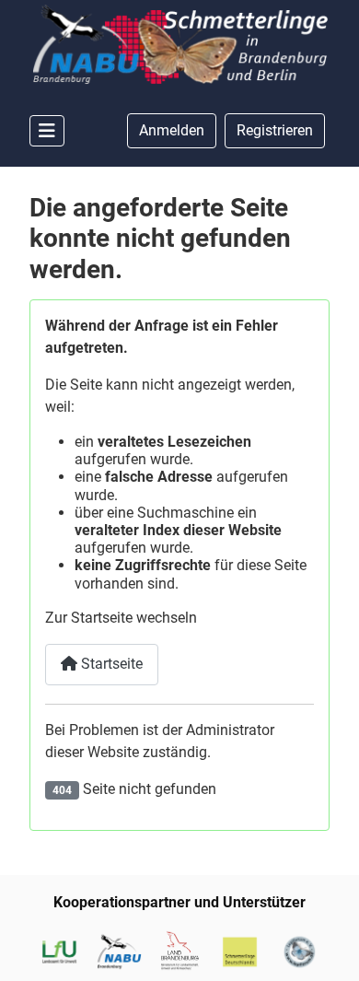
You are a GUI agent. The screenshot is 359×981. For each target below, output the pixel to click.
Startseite (110, 663)
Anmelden (171, 130)
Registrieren (275, 130)
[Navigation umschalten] (46, 130)
